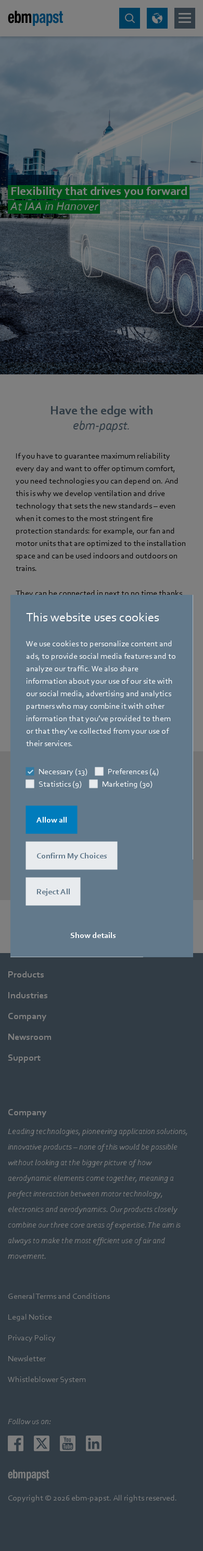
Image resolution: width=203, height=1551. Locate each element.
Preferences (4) (133, 771)
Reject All (53, 891)
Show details (93, 935)
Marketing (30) (127, 783)
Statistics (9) (60, 783)
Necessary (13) (63, 771)
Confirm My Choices (71, 855)
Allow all (51, 819)
